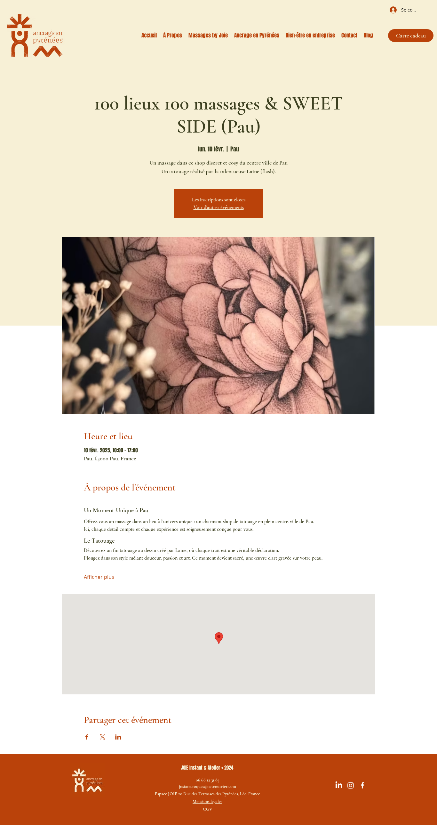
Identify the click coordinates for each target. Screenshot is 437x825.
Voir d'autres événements (219, 207)
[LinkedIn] (339, 785)
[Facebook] (362, 785)
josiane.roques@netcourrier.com (207, 786)
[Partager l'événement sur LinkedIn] (118, 737)
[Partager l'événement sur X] (102, 737)
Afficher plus (99, 576)
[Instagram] (350, 785)
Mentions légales (207, 801)
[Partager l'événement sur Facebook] (87, 737)
